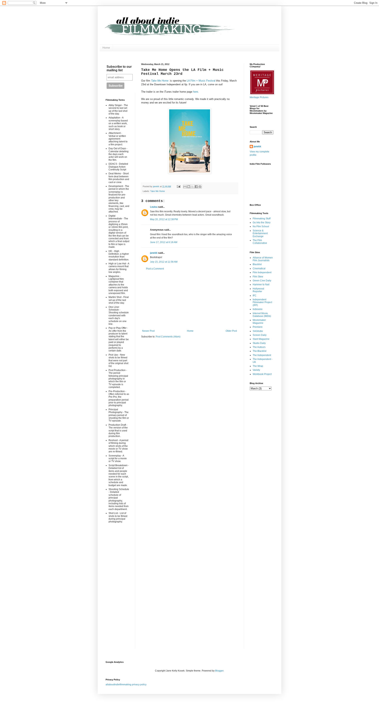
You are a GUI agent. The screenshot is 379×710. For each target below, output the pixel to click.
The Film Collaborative (260, 241)
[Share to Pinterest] (200, 187)
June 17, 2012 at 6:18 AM (163, 242)
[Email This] (185, 187)
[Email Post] (178, 186)
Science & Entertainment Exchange (260, 233)
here (195, 91)
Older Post (231, 331)
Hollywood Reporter (258, 290)
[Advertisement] (189, 300)
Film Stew (258, 276)
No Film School (261, 226)
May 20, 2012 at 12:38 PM (164, 219)
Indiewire (258, 309)
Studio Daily (259, 343)
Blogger (219, 670)
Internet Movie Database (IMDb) (262, 314)
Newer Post (148, 331)
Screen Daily (259, 335)
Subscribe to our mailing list (119, 68)
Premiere (258, 327)
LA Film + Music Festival (201, 80)
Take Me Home (160, 80)
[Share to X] (192, 187)
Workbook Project (262, 374)
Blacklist (257, 264)
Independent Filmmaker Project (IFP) (262, 302)
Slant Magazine (261, 339)
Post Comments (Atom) (168, 336)
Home (106, 47)
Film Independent (262, 272)
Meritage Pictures (259, 97)
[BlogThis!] (189, 187)
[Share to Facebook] (196, 187)
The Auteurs (259, 347)
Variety (256, 370)
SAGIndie (258, 331)
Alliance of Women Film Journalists (263, 259)
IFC (254, 295)
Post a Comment (155, 268)
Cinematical (259, 268)
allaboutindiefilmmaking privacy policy (126, 684)
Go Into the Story (261, 222)
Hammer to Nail (261, 284)
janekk (154, 253)
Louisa (154, 207)
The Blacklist (259, 351)
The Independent (262, 355)
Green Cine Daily (262, 280)
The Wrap (258, 366)
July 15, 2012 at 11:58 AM (163, 261)
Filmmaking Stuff (261, 218)
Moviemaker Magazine (259, 321)
